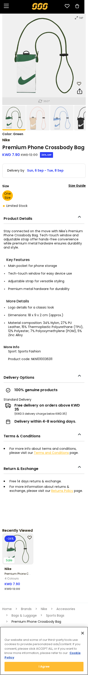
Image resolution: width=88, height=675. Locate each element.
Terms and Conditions (51, 452)
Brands (26, 609)
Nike (6, 140)
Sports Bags (55, 615)
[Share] (79, 92)
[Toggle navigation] (6, 6)
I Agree (44, 666)
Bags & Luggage (24, 615)
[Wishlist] (67, 6)
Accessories (65, 609)
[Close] (83, 633)
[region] (44, 651)
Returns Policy (62, 490)
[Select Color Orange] (38, 117)
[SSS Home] (40, 6)
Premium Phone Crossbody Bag (26, 574)
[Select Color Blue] (62, 117)
